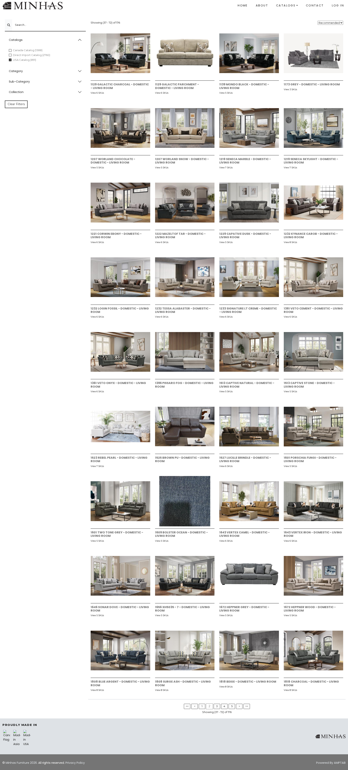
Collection (16, 92)
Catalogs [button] (285, 5)
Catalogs (16, 40)
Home (243, 5)
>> (246, 706)
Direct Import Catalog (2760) (31, 55)
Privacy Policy (75, 763)
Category (16, 71)
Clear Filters (16, 104)
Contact (315, 5)
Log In (338, 5)
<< (187, 706)
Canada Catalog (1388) (27, 50)
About (262, 5)
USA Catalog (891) (24, 59)
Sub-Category (19, 82)
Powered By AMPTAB (331, 763)
